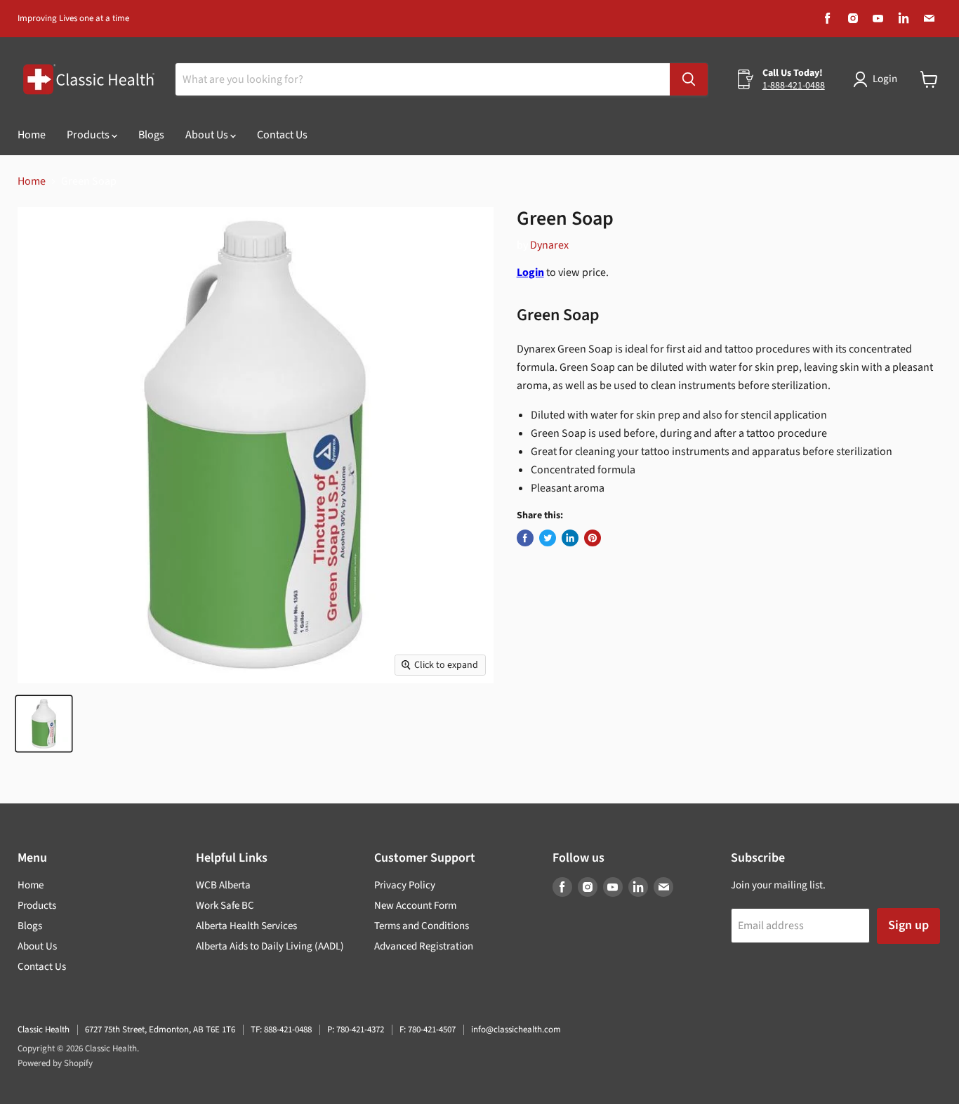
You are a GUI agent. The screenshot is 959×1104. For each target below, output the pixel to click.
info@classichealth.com (516, 1029)
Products (89, 135)
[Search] (689, 79)
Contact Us (282, 135)
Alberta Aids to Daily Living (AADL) (270, 946)
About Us (207, 135)
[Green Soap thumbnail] (44, 723)
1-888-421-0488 (793, 86)
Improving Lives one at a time (73, 18)
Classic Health (44, 1029)
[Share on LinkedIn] (570, 538)
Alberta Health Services (246, 926)
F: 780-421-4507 (427, 1029)
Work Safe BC (225, 905)
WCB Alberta (223, 885)
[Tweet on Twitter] (547, 538)
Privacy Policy (404, 885)
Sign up (908, 925)
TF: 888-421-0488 (281, 1029)
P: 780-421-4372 (355, 1029)
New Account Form (415, 905)
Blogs (151, 135)
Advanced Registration (423, 946)
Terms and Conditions (421, 926)
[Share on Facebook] (525, 538)
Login (885, 79)
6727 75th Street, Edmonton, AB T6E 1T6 (160, 1029)
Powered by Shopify (55, 1063)
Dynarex (549, 245)
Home (32, 135)
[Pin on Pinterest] (592, 538)
